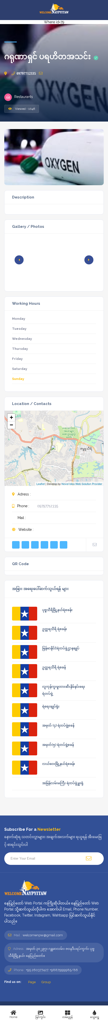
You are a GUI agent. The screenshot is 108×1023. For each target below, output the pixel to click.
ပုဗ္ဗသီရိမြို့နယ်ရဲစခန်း (57, 610)
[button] (88, 259)
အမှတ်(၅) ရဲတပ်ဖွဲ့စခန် (58, 745)
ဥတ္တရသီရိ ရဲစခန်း (54, 629)
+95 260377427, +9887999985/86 (52, 970)
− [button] (11, 425)
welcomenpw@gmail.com (43, 935)
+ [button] (11, 417)
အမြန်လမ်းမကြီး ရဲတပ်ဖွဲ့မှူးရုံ (62, 783)
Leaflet (40, 484)
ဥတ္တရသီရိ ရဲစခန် (54, 667)
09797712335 (26, 73)
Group (46, 982)
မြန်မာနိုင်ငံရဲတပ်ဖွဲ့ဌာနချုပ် (60, 648)
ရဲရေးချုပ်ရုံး (51, 706)
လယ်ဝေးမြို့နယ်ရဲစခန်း (58, 764)
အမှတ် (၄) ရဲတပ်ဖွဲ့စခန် (58, 725)
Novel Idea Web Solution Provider (82, 484)
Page (31, 982)
